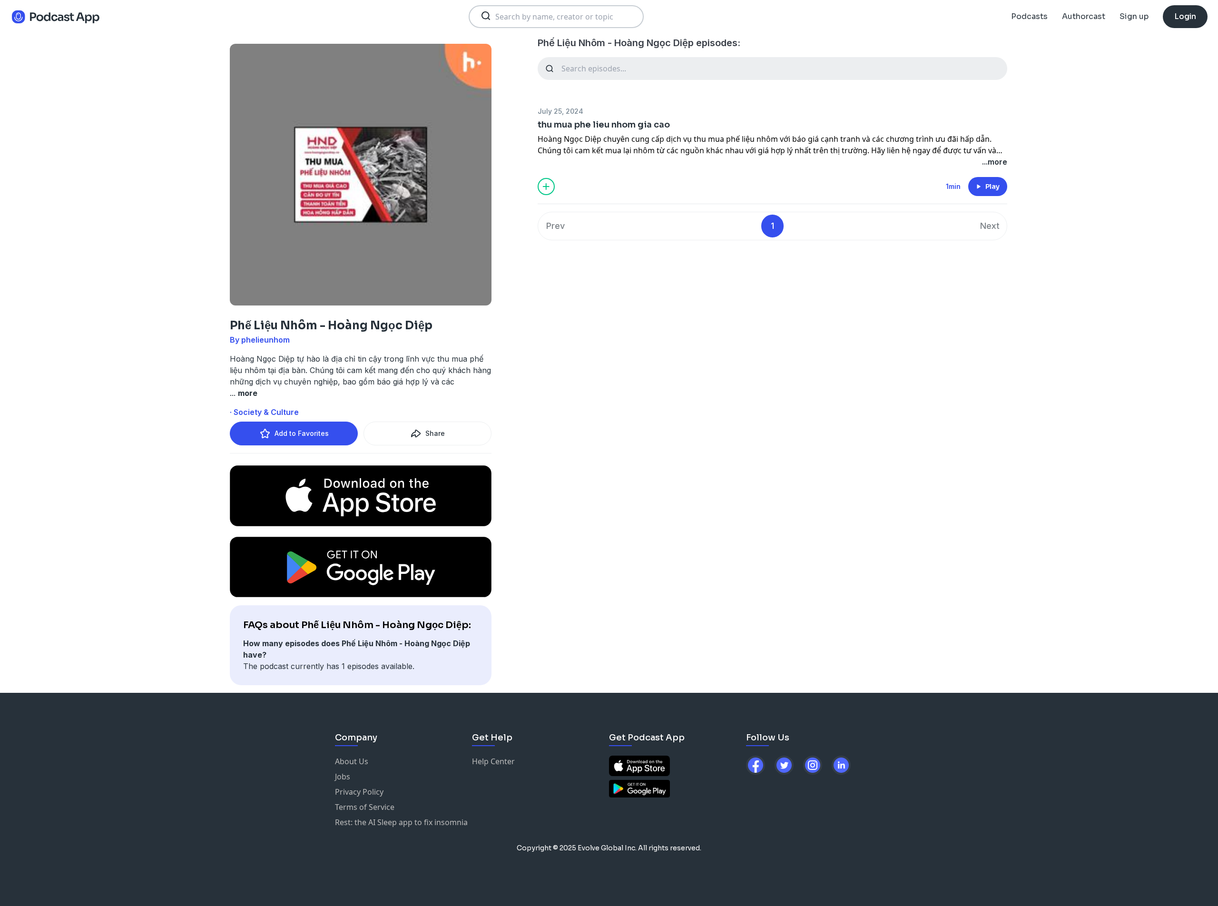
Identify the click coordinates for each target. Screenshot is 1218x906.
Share (435, 433)
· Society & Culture (264, 412)
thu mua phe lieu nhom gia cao (604, 124)
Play (992, 186)
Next (990, 226)
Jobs (342, 776)
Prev (555, 226)
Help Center (493, 761)
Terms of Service (364, 807)
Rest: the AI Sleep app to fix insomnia (401, 822)
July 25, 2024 (560, 111)
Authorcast (1083, 16)
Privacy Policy (359, 792)
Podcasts (1029, 16)
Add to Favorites (302, 433)
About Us (351, 761)
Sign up (1134, 16)
